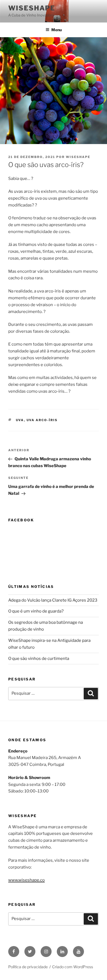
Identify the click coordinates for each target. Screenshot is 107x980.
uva (20, 420)
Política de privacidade (28, 966)
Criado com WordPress (72, 966)
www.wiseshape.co (26, 880)
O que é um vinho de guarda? (36, 611)
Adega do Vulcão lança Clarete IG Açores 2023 (52, 600)
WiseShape (31, 8)
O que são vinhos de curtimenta (38, 658)
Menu (56, 29)
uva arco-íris (42, 420)
